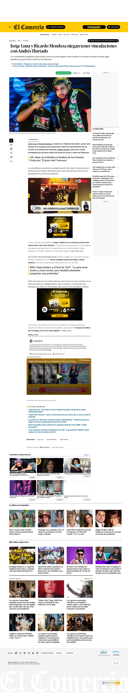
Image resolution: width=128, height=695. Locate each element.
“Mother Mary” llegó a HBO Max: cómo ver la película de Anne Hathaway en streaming (50, 602)
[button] (59, 376)
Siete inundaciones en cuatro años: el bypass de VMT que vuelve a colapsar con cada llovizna (104, 169)
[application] (59, 376)
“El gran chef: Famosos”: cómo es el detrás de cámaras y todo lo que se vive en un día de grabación (59, 416)
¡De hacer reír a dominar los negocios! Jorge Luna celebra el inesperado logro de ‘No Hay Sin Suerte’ (78, 570)
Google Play (70, 653)
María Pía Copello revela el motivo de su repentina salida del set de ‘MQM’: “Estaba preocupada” (57, 426)
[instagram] (25, 653)
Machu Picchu (84, 34)
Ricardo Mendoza (51, 439)
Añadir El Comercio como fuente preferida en (103, 40)
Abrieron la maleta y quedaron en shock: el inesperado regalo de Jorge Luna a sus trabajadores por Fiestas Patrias (50, 570)
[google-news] (37, 653)
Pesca (60, 34)
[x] (20, 653)
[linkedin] (33, 653)
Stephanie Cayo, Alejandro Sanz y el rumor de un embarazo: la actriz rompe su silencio (51, 532)
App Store (59, 653)
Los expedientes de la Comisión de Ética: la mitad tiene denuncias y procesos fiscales (104, 160)
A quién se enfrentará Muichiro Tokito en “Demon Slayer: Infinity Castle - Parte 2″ (21, 635)
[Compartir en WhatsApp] (11, 144)
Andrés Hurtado (64, 439)
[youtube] (29, 653)
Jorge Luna (40, 439)
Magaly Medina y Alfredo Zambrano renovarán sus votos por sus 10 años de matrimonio (108, 532)
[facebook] (16, 653)
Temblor (54, 34)
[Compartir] (11, 140)
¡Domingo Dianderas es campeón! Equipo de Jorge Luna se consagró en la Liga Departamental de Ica (21, 569)
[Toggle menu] (10, 27)
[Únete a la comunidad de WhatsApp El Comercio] (63, 73)
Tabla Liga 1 (75, 34)
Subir (114, 663)
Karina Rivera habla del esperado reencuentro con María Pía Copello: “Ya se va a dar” (79, 532)
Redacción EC (34, 139)
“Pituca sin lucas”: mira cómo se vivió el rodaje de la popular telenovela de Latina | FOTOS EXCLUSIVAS (57, 411)
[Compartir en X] (11, 153)
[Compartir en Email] (11, 157)
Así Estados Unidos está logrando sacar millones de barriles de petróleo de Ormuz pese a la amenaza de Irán (103, 136)
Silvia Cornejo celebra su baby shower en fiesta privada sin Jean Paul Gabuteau (21, 532)
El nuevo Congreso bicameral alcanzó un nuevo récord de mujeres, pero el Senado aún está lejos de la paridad (103, 195)
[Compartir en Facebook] (11, 149)
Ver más (49, 350)
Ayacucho (66, 34)
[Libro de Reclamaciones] (116, 653)
